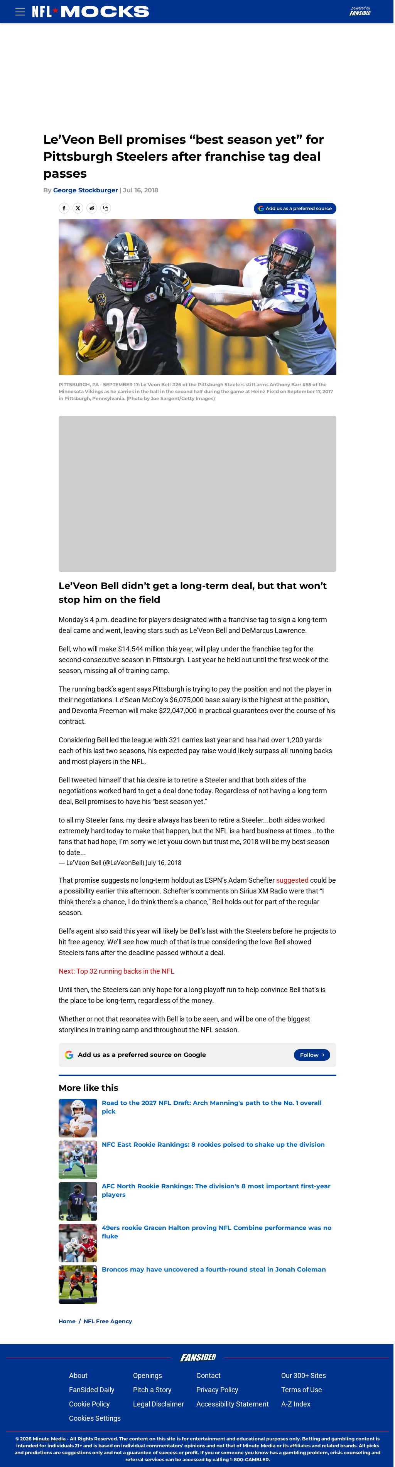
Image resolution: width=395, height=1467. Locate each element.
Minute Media (49, 1439)
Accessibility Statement (232, 1404)
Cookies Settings (95, 1418)
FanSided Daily (92, 1390)
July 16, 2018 (163, 862)
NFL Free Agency (108, 1321)
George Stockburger (85, 190)
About (78, 1375)
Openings (147, 1375)
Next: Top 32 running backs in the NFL (116, 971)
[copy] (105, 208)
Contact (208, 1375)
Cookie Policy (89, 1404)
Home (67, 1321)
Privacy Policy (217, 1390)
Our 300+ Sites (303, 1375)
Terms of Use (301, 1390)
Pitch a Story (152, 1390)
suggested (292, 880)
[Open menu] (20, 11)
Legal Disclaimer (158, 1404)
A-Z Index (296, 1404)
